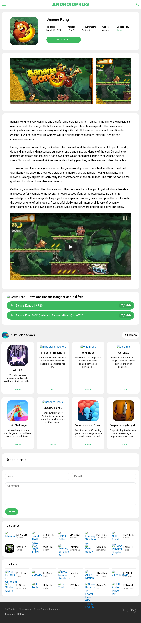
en (132, 610)
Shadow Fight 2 (53, 407)
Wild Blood (88, 352)
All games (131, 335)
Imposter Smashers (53, 352)
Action (105, 30)
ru (124, 610)
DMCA (20, 614)
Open (119, 30)
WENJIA (17, 370)
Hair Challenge (18, 425)
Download (63, 39)
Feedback (10, 614)
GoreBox (123, 352)
